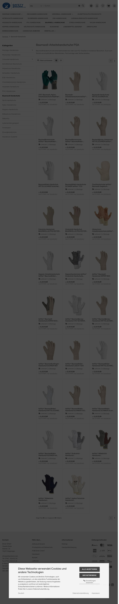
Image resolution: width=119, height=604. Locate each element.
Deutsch (21, 593)
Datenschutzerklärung (81, 593)
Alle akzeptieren (89, 569)
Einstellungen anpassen (90, 581)
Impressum (96, 593)
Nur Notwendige (89, 575)
